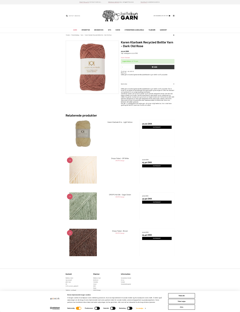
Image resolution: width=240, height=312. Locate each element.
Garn (75, 30)
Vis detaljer (139, 308)
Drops (94, 288)
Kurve (118, 30)
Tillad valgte (182, 301)
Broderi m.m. (99, 30)
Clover (94, 284)
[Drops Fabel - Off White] (83, 173)
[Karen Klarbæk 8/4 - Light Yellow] (83, 137)
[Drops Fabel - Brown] (83, 246)
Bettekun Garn (97, 278)
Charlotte (95, 282)
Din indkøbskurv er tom (161, 15)
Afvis (181, 307)
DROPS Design (97, 290)
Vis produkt (157, 127)
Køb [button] (155, 67)
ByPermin (95, 280)
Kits (109, 30)
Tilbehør (151, 30)
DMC (94, 286)
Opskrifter (85, 30)
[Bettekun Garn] (119, 16)
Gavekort (163, 30)
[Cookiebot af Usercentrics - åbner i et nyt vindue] (55, 308)
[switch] (97, 308)
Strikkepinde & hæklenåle (134, 30)
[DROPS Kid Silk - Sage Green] (83, 209)
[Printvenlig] (173, 35)
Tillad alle (181, 295)
